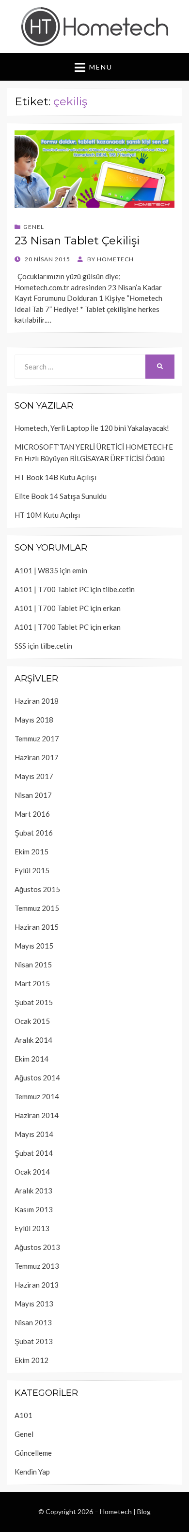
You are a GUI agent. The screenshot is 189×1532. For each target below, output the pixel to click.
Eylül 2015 (32, 870)
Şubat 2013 (34, 1341)
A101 (23, 1415)
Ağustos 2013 (37, 1247)
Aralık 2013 (33, 1190)
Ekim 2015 (31, 851)
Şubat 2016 (34, 832)
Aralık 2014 (33, 1040)
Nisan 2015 (33, 964)
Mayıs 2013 (34, 1303)
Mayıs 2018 (34, 719)
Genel (33, 226)
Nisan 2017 (33, 795)
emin (79, 570)
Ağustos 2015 (37, 889)
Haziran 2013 (37, 1284)
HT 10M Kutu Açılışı (47, 515)
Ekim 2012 (31, 1360)
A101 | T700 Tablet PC (52, 589)
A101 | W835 (36, 570)
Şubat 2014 (34, 1153)
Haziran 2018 (37, 700)
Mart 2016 (32, 813)
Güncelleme (33, 1452)
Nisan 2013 (33, 1322)
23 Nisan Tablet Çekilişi (77, 240)
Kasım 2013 (34, 1209)
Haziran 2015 (37, 926)
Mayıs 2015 (34, 945)
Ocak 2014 (32, 1171)
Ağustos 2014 (37, 1077)
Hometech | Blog (125, 1511)
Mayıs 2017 (34, 776)
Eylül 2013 (32, 1228)
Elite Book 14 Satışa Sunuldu (61, 496)
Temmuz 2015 (37, 908)
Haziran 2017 (37, 757)
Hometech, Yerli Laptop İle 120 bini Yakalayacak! (92, 428)
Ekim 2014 (31, 1058)
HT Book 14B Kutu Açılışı (55, 477)
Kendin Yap (32, 1471)
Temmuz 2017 (37, 738)
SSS (20, 645)
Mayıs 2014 (34, 1134)
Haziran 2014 (37, 1115)
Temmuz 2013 (37, 1266)
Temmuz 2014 (37, 1096)
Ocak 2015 (32, 1021)
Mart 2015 (32, 983)
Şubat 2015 (34, 1002)
